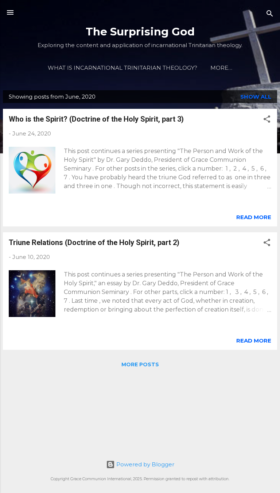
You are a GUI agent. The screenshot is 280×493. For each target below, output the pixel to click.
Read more (253, 217)
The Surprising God (140, 31)
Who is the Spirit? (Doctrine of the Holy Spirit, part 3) (96, 119)
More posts (140, 364)
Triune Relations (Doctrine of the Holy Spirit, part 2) (94, 242)
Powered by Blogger (144, 464)
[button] (266, 120)
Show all (255, 96)
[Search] (269, 15)
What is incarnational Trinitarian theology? (122, 67)
